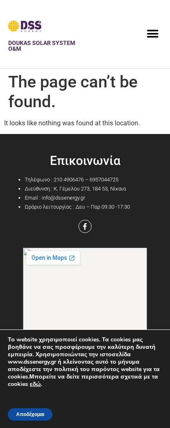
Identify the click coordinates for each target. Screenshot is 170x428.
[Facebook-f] (85, 226)
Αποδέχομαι (30, 414)
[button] (152, 34)
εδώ (35, 384)
